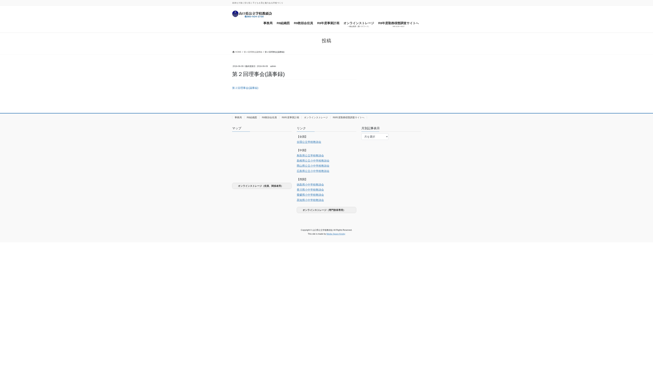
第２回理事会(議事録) (245, 87)
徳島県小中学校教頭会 (310, 184)
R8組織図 (252, 117)
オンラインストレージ (316, 117)
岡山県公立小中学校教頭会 (313, 165)
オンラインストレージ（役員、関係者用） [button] (260, 186)
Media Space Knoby (335, 234)
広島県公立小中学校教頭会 (313, 171)
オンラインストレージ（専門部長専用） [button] (324, 210)
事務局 (238, 117)
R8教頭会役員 (269, 117)
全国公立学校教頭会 (309, 142)
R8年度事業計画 (290, 117)
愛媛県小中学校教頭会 (310, 194)
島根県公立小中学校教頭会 (313, 160)
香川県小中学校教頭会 (310, 189)
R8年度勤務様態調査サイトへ (348, 117)
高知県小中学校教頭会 (310, 200)
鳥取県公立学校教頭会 (310, 155)
